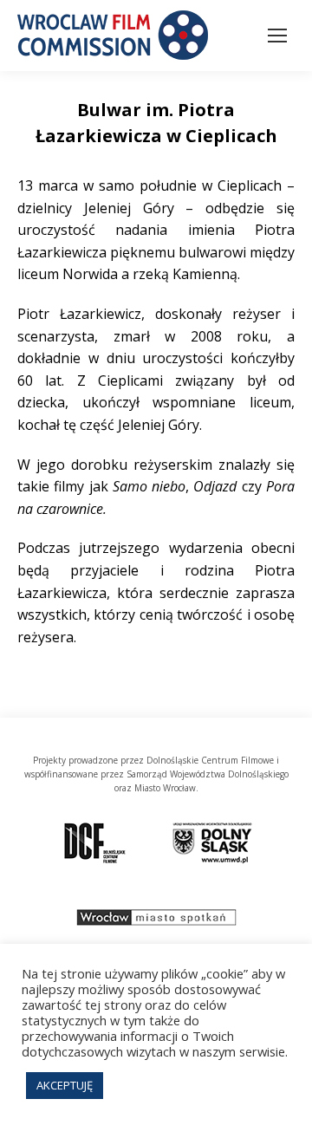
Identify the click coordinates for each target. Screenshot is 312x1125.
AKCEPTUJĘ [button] (64, 1085)
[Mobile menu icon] (277, 35)
